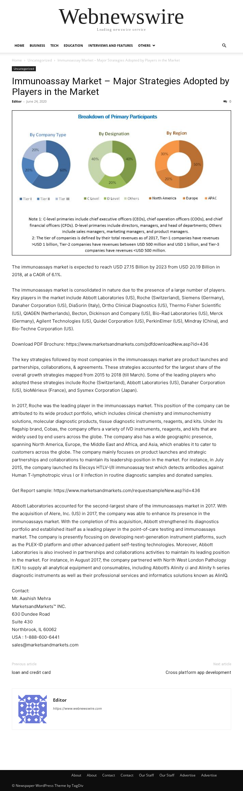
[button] (224, 45)
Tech (54, 45)
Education (73, 45)
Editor (17, 101)
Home (19, 45)
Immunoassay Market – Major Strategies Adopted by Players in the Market (120, 86)
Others (144, 45)
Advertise (188, 775)
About (76, 775)
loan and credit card (31, 672)
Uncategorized (40, 60)
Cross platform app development (198, 672)
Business (37, 45)
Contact (108, 775)
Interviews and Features (110, 45)
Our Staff (146, 775)
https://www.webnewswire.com (77, 708)
